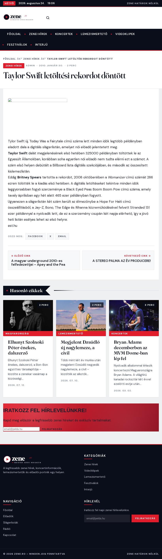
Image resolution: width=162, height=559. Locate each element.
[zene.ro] (21, 17)
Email (62, 236)
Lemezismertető (94, 34)
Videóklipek (91, 470)
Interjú (41, 44)
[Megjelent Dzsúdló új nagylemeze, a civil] (81, 315)
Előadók (8, 516)
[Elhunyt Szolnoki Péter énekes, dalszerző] (28, 315)
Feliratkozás (52, 429)
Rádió (6, 529)
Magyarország (17, 333)
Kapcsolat (9, 535)
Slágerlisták (10, 522)
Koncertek (64, 34)
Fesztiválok (17, 44)
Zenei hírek (38, 34)
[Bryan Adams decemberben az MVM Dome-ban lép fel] (134, 315)
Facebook (35, 236)
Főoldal (14, 34)
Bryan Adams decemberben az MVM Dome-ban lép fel (131, 350)
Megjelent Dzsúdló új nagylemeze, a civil (80, 347)
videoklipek (125, 34)
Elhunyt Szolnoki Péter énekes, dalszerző (25, 347)
